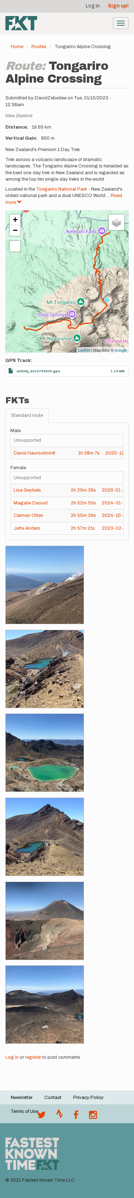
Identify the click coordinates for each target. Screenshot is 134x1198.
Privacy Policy (88, 1097)
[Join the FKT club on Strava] (59, 1116)
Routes (38, 46)
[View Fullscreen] (15, 246)
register (33, 1057)
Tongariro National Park (62, 189)
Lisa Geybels (27, 490)
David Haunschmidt (34, 453)
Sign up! (118, 6)
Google (120, 350)
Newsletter (22, 1097)
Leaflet (84, 350)
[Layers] (116, 222)
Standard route (27, 415)
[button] (44, 585)
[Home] (21, 23)
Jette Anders (27, 528)
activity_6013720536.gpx (38, 371)
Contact (52, 1097)
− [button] (15, 230)
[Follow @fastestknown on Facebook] (76, 1116)
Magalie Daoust (31, 503)
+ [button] (15, 219)
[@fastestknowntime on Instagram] (93, 1116)
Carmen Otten (28, 515)
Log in (93, 6)
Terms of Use (24, 1111)
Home (17, 46)
